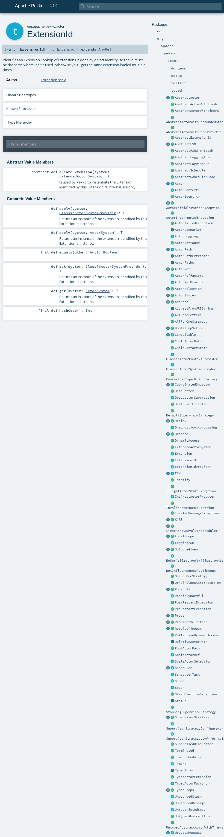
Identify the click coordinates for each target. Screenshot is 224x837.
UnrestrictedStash (191, 810)
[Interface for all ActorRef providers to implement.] (172, 282)
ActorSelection (188, 289)
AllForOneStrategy (191, 321)
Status (180, 701)
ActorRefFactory (189, 276)
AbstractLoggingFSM (192, 164)
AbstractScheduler (191, 170)
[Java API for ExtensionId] (172, 138)
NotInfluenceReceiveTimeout (191, 571)
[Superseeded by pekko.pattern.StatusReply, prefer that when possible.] (172, 701)
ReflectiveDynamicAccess (197, 635)
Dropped (181, 434)
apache (39, 26)
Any (93, 252)
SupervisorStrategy (192, 717)
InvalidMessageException (197, 513)
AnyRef (104, 49)
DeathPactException (192, 404)
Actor (179, 183)
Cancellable (185, 335)
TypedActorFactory (191, 783)
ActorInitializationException (193, 208)
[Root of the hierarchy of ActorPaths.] (172, 648)
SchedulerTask (187, 674)
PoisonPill (184, 589)
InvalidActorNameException (190, 508)
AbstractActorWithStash (196, 104)
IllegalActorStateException (191, 491)
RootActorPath (187, 648)
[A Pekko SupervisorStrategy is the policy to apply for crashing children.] (172, 717)
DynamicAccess (187, 440)
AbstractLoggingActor (194, 157)
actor (60, 26)
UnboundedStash (188, 796)
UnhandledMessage (190, 803)
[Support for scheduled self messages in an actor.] (172, 757)
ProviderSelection (191, 622)
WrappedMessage (188, 833)
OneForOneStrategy (191, 576)
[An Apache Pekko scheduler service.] (172, 170)
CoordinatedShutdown (193, 384)
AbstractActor (187, 98)
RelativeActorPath (191, 642)
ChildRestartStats (191, 348)
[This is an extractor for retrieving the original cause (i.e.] (172, 583)
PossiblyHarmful (189, 596)
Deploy (180, 421)
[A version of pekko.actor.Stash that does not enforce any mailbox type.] (172, 810)
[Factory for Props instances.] (168, 616)
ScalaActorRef (187, 655)
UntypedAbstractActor (194, 816)
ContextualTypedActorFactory (192, 379)
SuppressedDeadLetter (194, 744)
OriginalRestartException (198, 583)
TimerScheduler (188, 757)
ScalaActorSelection (193, 661)
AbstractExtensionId (193, 137)
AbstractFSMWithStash (194, 151)
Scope (179, 681)
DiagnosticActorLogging (196, 427)
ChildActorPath (188, 341)
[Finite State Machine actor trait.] (172, 473)
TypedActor (184, 770)
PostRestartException (194, 602)
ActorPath (183, 249)
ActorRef (182, 269)
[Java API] (172, 263)
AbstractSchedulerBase (195, 177)
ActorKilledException (194, 223)
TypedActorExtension (193, 777)
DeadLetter (184, 391)
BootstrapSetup (188, 328)
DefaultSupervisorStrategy (190, 415)
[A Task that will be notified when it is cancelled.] (172, 675)
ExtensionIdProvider (193, 467)
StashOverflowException (196, 694)
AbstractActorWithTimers (197, 111)
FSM (178, 473)
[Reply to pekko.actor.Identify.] (172, 197)
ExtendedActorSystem (193, 447)
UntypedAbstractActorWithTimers (194, 827)
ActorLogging (186, 236)
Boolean (110, 252)
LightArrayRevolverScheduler (192, 531)
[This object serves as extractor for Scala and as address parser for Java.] (172, 309)
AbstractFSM (185, 144)
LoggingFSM (184, 543)
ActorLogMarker (188, 230)
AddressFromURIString (194, 308)
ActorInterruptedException (190, 218)
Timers (180, 764)
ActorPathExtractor (192, 256)
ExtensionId (185, 460)
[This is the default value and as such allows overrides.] (172, 549)
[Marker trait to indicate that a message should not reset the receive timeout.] (172, 566)
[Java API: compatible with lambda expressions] (168, 98)
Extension (183, 454)
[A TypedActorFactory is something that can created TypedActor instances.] (172, 783)
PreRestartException (193, 609)
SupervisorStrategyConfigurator (194, 728)
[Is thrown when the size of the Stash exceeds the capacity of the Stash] (172, 694)
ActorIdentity (187, 197)
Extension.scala (53, 79)
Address (181, 302)
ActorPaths (184, 262)
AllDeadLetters (188, 315)
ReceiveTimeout (188, 629)
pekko (50, 26)
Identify (182, 480)
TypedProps (184, 790)
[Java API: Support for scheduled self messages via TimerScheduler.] (172, 111)
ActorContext (186, 190)
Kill (178, 519)
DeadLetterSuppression (195, 397)
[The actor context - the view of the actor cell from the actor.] (172, 190)
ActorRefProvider (190, 282)
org (29, 26)
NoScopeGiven (186, 549)
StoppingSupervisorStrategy (191, 712)
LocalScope (184, 536)
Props (179, 615)
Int (89, 310)
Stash (179, 688)
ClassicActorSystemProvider (191, 369)
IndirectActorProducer (195, 496)
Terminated (184, 751)
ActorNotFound (187, 243)
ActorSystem (185, 295)
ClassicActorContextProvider (192, 359)
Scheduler (183, 668)
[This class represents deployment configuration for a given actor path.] (172, 421)
